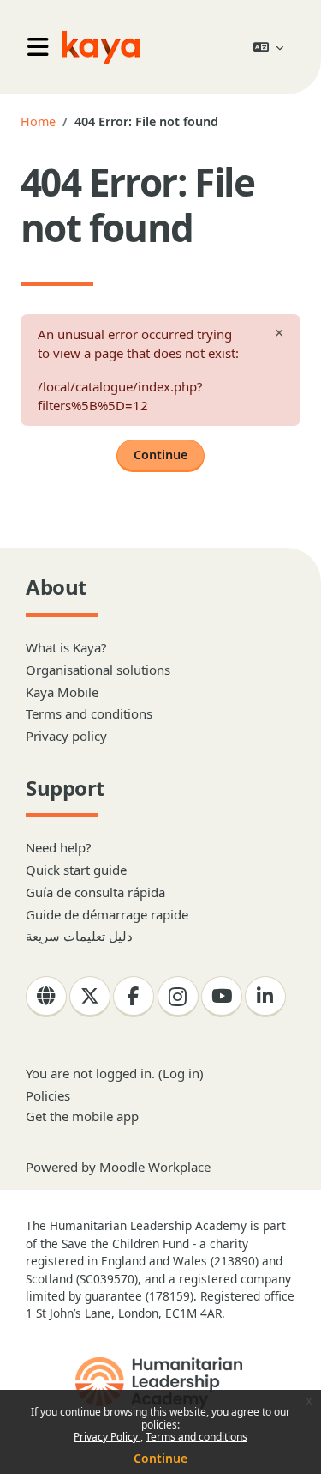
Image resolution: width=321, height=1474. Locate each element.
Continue (160, 1458)
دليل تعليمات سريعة (79, 935)
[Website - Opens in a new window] (46, 996)
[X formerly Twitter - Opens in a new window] (89, 996)
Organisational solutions (98, 669)
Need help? (59, 847)
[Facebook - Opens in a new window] (133, 996)
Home (38, 121)
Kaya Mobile (62, 692)
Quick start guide (76, 869)
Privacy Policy (107, 1436)
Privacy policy (66, 735)
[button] (268, 47)
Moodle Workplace (155, 1166)
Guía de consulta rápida (95, 892)
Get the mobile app (82, 1116)
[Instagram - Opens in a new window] (178, 996)
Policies (48, 1095)
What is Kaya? (66, 647)
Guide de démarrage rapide (107, 914)
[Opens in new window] (160, 1383)
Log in (181, 1073)
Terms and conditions (196, 1436)
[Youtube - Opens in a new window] (221, 996)
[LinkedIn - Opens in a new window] (265, 996)
